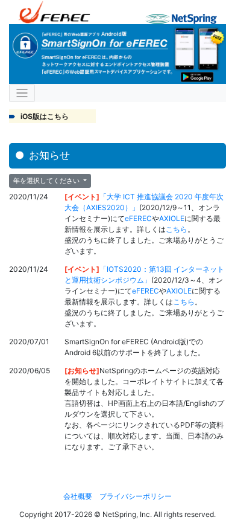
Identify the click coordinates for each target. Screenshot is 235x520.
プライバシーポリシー (135, 496)
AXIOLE (171, 218)
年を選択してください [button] (47, 181)
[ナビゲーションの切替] (22, 93)
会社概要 (77, 496)
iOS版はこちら (44, 116)
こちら (176, 229)
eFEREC (138, 218)
